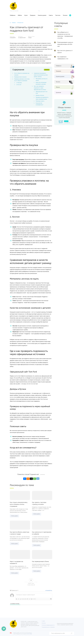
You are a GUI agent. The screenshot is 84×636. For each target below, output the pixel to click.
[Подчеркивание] (20, 599)
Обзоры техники (64, 107)
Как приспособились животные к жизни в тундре (19, 533)
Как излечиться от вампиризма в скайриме (41, 533)
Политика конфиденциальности (48, 625)
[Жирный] (17, 599)
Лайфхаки (12, 15)
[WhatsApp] (34, 479)
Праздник (32, 15)
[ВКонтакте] (24, 479)
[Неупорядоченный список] (26, 599)
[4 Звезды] (43, 474)
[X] (31, 479)
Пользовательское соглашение (48, 627)
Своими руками (42, 15)
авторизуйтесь (48, 590)
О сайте (43, 621)
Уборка (58, 87)
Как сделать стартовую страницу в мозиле (39, 503)
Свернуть (47, 69)
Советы (51, 15)
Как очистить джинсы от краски (65, 51)
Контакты (44, 623)
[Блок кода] (29, 599)
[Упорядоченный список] (24, 599)
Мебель (20, 15)
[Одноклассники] (28, 479)
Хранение (58, 92)
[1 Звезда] (40, 474)
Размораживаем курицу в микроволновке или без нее (65, 44)
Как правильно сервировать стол (62, 58)
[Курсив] (18, 599)
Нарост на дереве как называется (16, 562)
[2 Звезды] (41, 474)
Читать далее (14, 516)
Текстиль (57, 15)
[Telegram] (37, 478)
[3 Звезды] (42, 474)
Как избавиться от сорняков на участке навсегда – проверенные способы (65, 35)
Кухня (25, 15)
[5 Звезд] (44, 474)
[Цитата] (28, 599)
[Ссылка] (31, 599)
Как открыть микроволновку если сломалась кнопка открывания (18, 504)
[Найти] (38, 11)
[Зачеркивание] (22, 599)
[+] (35, 598)
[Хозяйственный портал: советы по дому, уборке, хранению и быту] (13, 6)
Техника (65, 15)
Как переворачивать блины (40, 561)
